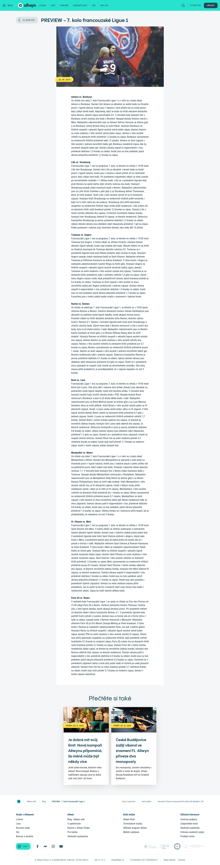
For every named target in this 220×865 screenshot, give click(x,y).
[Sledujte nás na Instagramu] (53, 846)
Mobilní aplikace (131, 832)
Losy (53, 5)
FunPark (64, 5)
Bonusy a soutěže (24, 836)
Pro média (72, 832)
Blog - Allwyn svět (76, 819)
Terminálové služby (132, 823)
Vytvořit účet (195, 5)
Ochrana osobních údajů (192, 832)
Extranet (181, 860)
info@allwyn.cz (117, 860)
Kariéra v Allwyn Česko (78, 827)
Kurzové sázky (80, 5)
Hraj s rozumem (128, 801)
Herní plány (146, 801)
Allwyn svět (31, 801)
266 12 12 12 (99, 860)
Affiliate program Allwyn (135, 827)
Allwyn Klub (129, 819)
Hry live (104, 5)
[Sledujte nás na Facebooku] (37, 846)
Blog (44, 801)
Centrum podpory (188, 819)
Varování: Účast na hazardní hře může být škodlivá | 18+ (181, 801)
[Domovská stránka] (18, 801)
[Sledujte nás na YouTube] (61, 846)
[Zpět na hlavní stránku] (27, 5)
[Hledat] (183, 5)
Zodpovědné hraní (189, 823)
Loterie (42, 5)
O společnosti (74, 823)
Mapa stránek (169, 860)
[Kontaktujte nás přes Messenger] (45, 846)
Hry (94, 5)
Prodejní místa (187, 836)
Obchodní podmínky (190, 827)
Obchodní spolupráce (77, 836)
